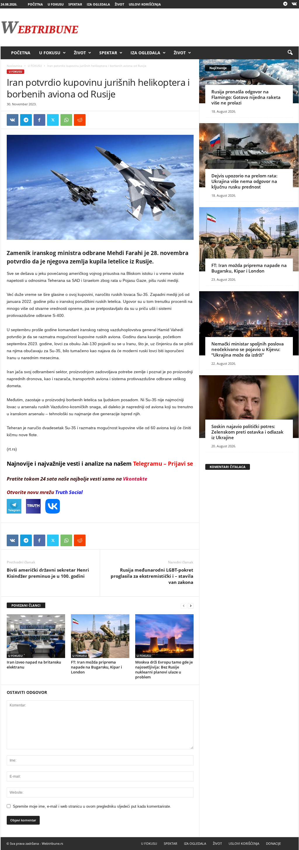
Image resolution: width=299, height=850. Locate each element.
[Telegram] (285, 4)
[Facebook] (39, 120)
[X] (53, 120)
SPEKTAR (75, 4)
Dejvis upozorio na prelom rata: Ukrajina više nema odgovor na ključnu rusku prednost (244, 181)
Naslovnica (14, 66)
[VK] (12, 120)
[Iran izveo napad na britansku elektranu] (36, 636)
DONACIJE (273, 843)
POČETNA (35, 4)
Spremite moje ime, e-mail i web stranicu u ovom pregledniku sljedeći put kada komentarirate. (92, 806)
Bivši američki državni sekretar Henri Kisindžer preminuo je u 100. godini (48, 573)
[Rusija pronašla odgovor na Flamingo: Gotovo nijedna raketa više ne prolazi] (249, 81)
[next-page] (191, 606)
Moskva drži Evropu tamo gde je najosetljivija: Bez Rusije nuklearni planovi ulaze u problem (164, 669)
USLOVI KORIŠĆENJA (145, 4)
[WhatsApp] (66, 120)
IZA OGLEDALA (98, 4)
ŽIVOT (119, 4)
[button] (290, 52)
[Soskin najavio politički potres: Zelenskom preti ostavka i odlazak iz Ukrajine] (249, 406)
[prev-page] (184, 606)
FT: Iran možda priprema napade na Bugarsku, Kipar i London (96, 667)
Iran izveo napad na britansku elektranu (34, 664)
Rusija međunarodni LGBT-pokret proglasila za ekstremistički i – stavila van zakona (152, 576)
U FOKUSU (56, 4)
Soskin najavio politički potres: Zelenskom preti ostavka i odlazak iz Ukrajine (247, 431)
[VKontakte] (294, 4)
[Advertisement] (192, 27)
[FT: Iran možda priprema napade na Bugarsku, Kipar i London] (100, 636)
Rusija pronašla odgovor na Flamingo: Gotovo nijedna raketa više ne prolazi (246, 97)
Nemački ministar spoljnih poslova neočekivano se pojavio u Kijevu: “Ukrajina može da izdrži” (247, 349)
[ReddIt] (80, 120)
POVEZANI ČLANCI (26, 605)
